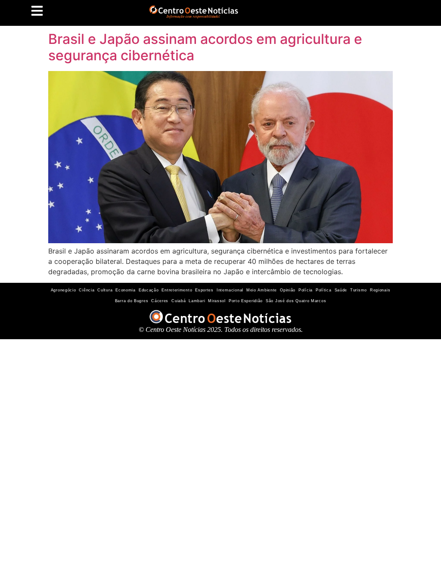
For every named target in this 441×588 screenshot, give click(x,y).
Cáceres (159, 301)
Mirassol (217, 301)
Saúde (341, 290)
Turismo (358, 290)
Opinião (287, 290)
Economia (125, 290)
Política (324, 290)
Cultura (104, 290)
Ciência (86, 290)
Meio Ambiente (261, 290)
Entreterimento (176, 290)
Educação (149, 290)
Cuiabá (178, 301)
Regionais (380, 290)
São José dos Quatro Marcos (296, 301)
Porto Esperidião (246, 301)
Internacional (230, 290)
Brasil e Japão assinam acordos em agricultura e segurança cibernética (205, 47)
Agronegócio (63, 290)
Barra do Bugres (132, 301)
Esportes (204, 290)
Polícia (305, 290)
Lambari (197, 301)
